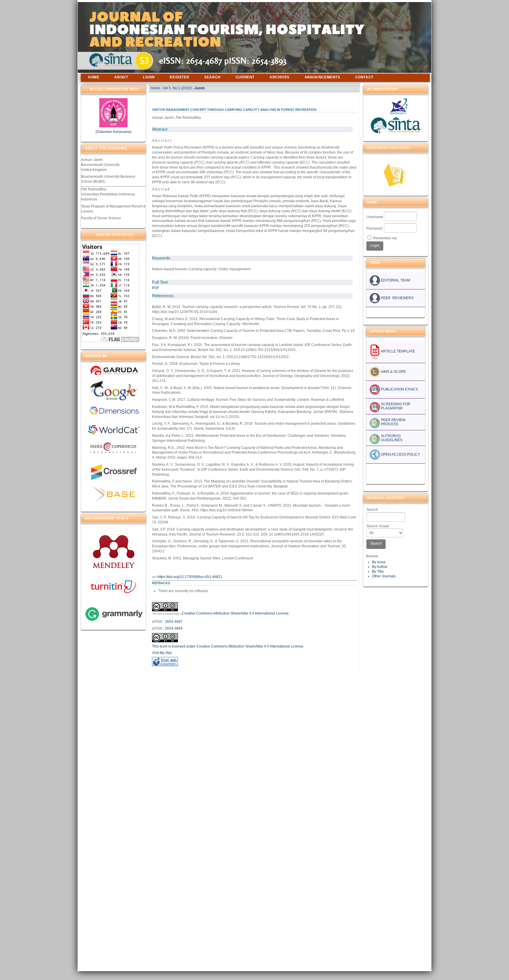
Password (374, 228)
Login (149, 77)
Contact (364, 77)
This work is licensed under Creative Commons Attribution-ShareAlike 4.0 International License (227, 646)
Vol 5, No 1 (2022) (177, 88)
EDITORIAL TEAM (395, 280)
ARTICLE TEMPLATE (397, 351)
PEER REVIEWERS (397, 298)
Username (374, 217)
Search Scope (377, 526)
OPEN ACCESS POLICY (400, 454)
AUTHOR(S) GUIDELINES (391, 438)
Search (372, 510)
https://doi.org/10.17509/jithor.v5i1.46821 (189, 577)
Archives (280, 77)
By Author (379, 567)
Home (93, 77)
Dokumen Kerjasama (113, 132)
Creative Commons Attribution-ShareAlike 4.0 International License (235, 613)
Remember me (385, 238)
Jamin (199, 88)
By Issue (379, 562)
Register (179, 77)
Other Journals (384, 576)
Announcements (322, 77)
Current (245, 77)
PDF (155, 288)
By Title (378, 571)
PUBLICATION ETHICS (399, 389)
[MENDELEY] (113, 568)
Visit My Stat (161, 653)
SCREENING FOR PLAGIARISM (395, 406)
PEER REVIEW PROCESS (392, 422)
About (121, 77)
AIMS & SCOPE (393, 372)
